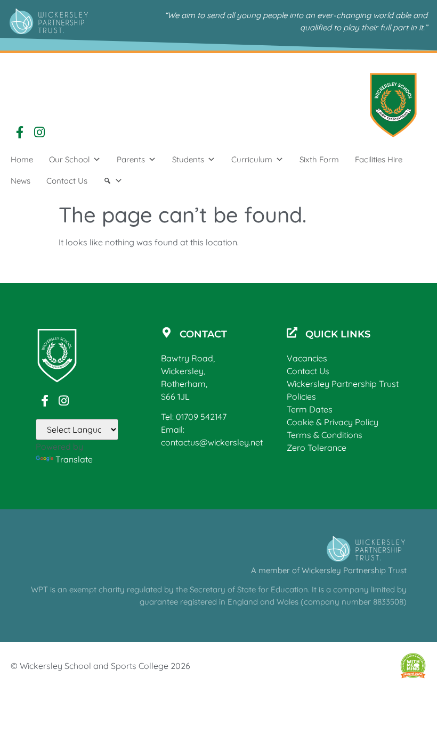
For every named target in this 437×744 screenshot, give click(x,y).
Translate (74, 459)
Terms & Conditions (324, 434)
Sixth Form (319, 159)
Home (22, 159)
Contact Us (66, 181)
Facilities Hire (378, 159)
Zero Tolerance (316, 447)
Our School (69, 159)
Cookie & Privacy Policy (332, 422)
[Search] (113, 181)
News (20, 181)
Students (188, 159)
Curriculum (251, 159)
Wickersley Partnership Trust (343, 383)
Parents (131, 159)
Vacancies (307, 358)
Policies (301, 396)
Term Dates (310, 409)
